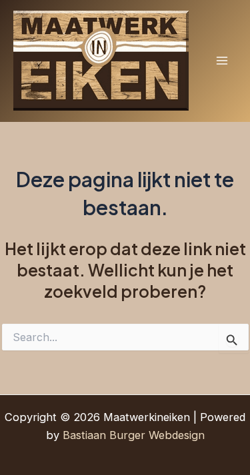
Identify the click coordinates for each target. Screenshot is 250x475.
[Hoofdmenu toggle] (222, 61)
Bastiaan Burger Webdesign (134, 435)
